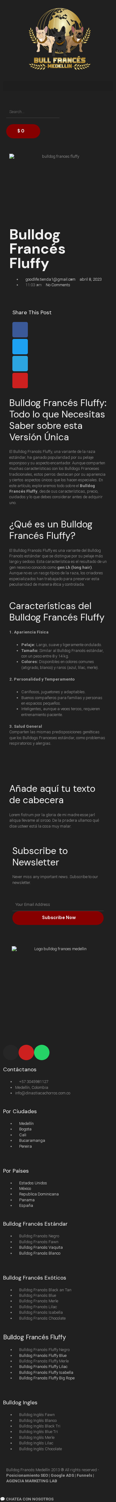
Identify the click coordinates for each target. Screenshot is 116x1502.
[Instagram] (11, 1052)
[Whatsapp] (41, 1052)
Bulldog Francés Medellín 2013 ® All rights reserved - (52, 1475)
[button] (58, 86)
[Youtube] (26, 1052)
